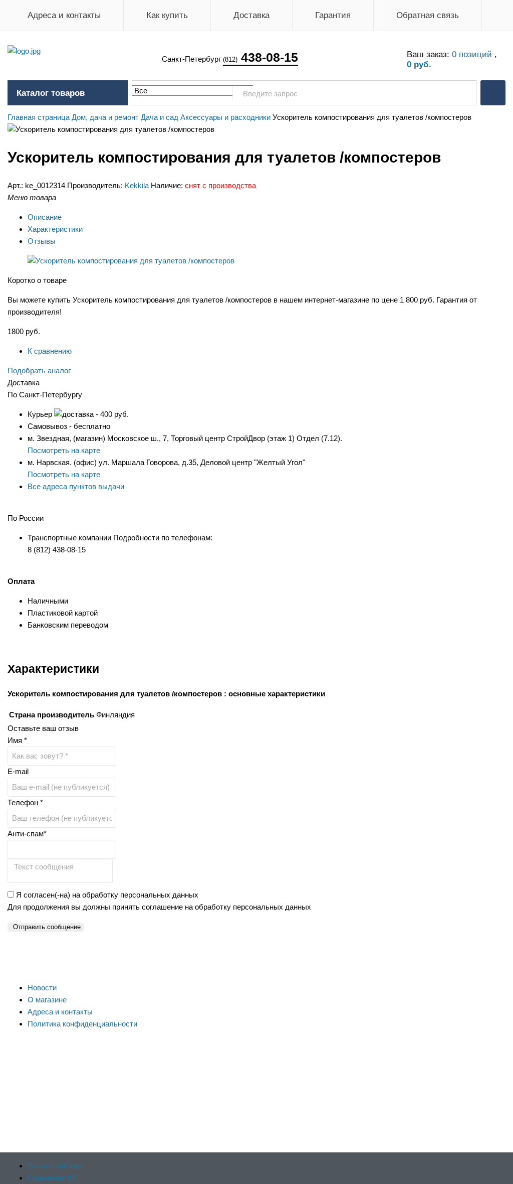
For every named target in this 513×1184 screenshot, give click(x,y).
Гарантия (333, 15)
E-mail (18, 771)
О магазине (47, 999)
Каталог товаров (51, 93)
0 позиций (473, 54)
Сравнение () (52, 1177)
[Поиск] (463, 93)
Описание (45, 217)
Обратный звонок (492, 92)
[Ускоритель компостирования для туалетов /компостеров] (131, 260)
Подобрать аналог (39, 370)
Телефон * (25, 802)
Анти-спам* (27, 833)
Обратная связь (427, 15)
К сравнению (50, 351)
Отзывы (42, 241)
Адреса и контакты (64, 15)
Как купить (167, 15)
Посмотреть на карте (64, 450)
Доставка (251, 15)
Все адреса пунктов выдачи (76, 486)
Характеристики (55, 229)
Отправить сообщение (47, 927)
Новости (42, 987)
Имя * (17, 740)
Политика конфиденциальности (82, 1023)
